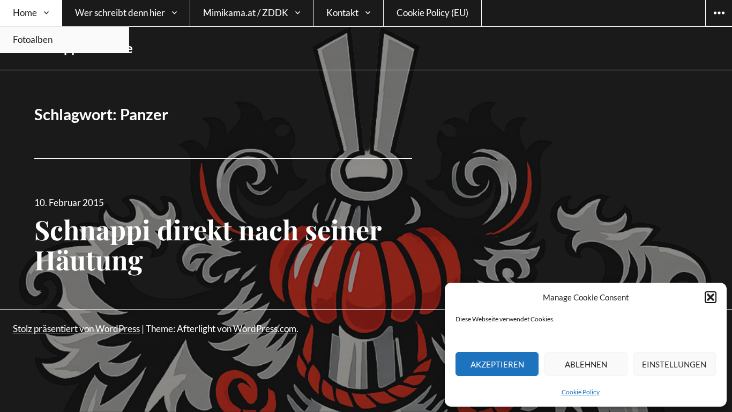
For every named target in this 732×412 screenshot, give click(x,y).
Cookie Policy (581, 392)
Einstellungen (674, 364)
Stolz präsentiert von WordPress (76, 328)
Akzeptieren (497, 364)
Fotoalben (33, 39)
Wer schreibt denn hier (120, 12)
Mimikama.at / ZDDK (245, 12)
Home (25, 12)
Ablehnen (586, 364)
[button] (710, 297)
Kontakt (342, 12)
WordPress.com (264, 328)
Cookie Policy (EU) (432, 12)
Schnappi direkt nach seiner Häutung (207, 244)
